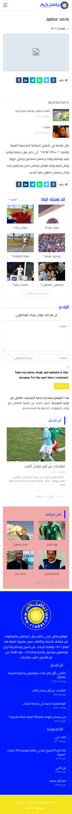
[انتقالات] (61, 131)
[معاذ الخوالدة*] (20, 242)
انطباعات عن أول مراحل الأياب (44, 466)
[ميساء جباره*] (20, 271)
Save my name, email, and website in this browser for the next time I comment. (41, 375)
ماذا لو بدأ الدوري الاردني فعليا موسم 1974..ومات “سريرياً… (36, 752)
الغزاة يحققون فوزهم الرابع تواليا (32, 110)
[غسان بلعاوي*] (20, 530)
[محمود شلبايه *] (51, 242)
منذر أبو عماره (58, 781)
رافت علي (60, 737)
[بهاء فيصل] (51, 530)
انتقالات (46, 127)
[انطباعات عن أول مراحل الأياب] (36, 444)
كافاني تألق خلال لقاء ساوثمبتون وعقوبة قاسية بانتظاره (37, 675)
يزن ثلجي (61, 767)
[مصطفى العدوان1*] (51, 271)
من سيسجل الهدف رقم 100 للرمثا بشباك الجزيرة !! (37, 717)
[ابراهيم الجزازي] (51, 559)
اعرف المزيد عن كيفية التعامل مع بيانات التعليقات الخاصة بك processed (38, 405)
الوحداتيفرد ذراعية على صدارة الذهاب (44, 703)
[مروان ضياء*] (20, 214)
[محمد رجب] (20, 559)
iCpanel (30, 808)
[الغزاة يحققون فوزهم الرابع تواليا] (61, 115)
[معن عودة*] (51, 214)
